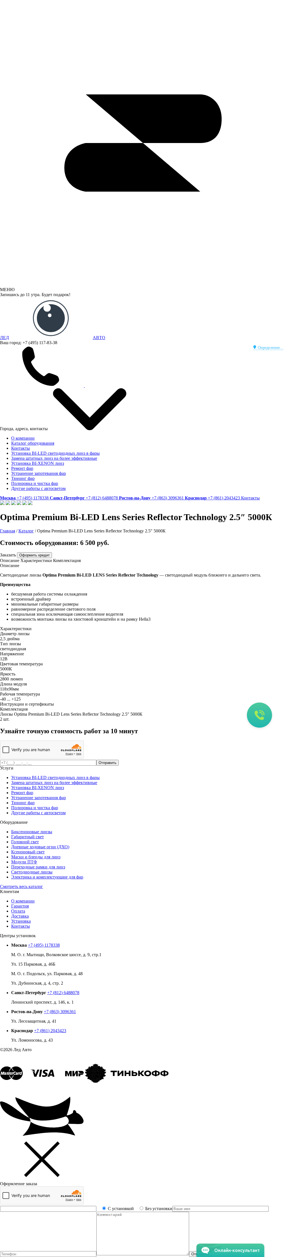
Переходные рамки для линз (38, 867)
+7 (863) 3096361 (60, 1011)
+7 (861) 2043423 (50, 1030)
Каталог (26, 530)
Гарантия (20, 906)
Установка (21, 921)
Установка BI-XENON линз (37, 463)
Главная (7, 530)
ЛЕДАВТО (52, 337)
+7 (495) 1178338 (44, 945)
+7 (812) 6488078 (63, 992)
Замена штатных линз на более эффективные (54, 458)
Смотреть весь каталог (21, 886)
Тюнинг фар (23, 478)
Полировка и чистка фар (34, 483)
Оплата (18, 911)
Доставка (20, 916)
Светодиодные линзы (32, 872)
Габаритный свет (27, 836)
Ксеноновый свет (28, 851)
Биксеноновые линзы (31, 831)
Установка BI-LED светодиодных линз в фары (55, 453)
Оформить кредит (34, 555)
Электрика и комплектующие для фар (47, 877)
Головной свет (25, 841)
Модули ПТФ (24, 862)
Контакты (20, 448)
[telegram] (127, 385)
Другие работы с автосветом (38, 488)
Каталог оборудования (32, 443)
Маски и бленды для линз (35, 856)
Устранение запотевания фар (38, 473)
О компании (23, 438)
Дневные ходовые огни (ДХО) (40, 846)
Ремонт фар (22, 468)
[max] (212, 385)
